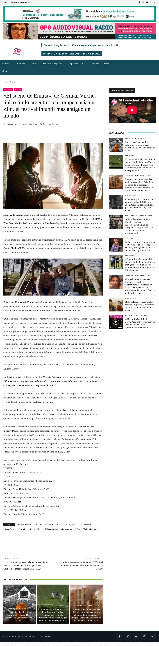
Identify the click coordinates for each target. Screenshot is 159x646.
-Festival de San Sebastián (86, 606)
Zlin (78, 529)
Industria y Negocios (19, 608)
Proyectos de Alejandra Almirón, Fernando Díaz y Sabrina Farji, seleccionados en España (20, 616)
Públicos (18, 89)
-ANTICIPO (129, 238)
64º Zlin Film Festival (44, 525)
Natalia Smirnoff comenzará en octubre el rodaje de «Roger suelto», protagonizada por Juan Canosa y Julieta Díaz (140, 246)
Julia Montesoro (67, 529)
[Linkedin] (154, 2)
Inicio (5, 82)
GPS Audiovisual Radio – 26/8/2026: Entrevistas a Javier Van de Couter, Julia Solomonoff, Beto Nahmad (140, 323)
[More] (80, 544)
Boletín (59, 525)
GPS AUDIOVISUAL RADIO (136, 315)
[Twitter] (143, 2)
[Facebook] (139, 2)
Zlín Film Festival (89, 529)
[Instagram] (150, 2)
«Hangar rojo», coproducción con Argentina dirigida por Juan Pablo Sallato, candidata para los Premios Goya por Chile (139, 205)
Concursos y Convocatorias (138, 216)
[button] (128, 67)
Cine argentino (71, 525)
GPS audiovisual (51, 529)
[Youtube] (147, 2)
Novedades (130, 196)
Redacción (11, 124)
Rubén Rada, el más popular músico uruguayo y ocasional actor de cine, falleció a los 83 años (139, 306)
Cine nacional (85, 525)
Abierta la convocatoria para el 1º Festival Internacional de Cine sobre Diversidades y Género (82, 565)
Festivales (14, 82)
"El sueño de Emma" (25, 525)
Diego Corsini (10, 529)
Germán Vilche (35, 529)
